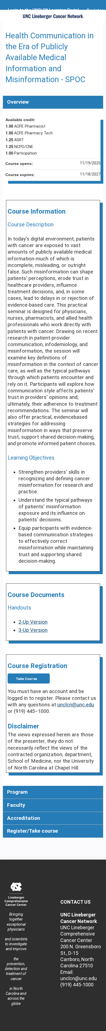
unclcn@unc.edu (75, 705)
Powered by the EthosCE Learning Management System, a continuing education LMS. (84, 1027)
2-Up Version (33, 622)
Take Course (26, 679)
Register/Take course (32, 831)
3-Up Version (33, 630)
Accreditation (23, 818)
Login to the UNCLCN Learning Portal (43, 10)
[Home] (53, 14)
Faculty (16, 805)
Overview (18, 102)
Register (95, 10)
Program (17, 792)
